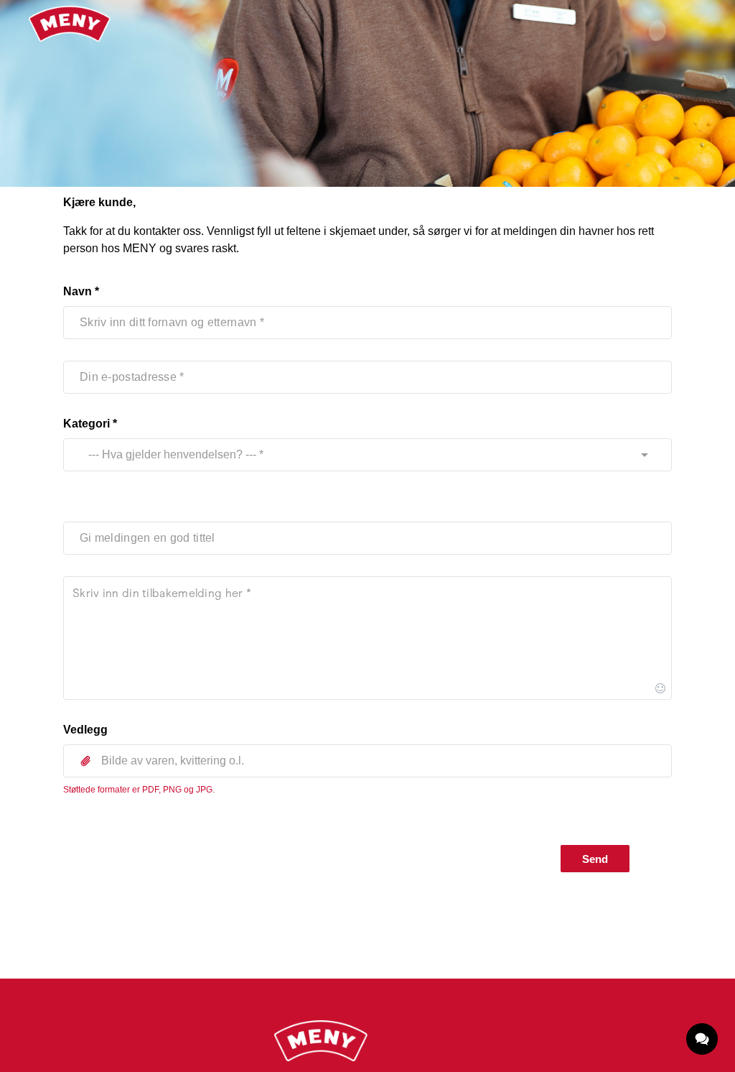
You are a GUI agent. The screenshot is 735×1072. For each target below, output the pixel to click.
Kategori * (90, 423)
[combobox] (353, 454)
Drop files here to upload (367, 793)
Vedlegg (85, 730)
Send (595, 859)
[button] (367, 760)
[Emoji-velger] (660, 688)
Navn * (81, 291)
